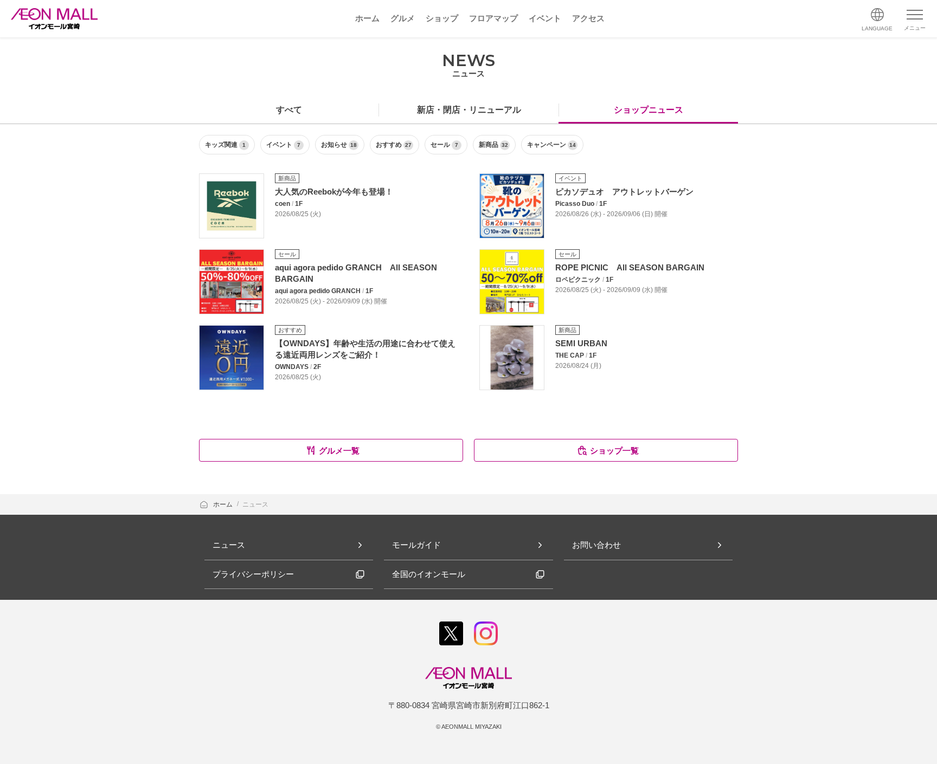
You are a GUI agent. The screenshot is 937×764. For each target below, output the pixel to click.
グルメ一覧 (339, 450)
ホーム (223, 504)
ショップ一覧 (614, 450)
